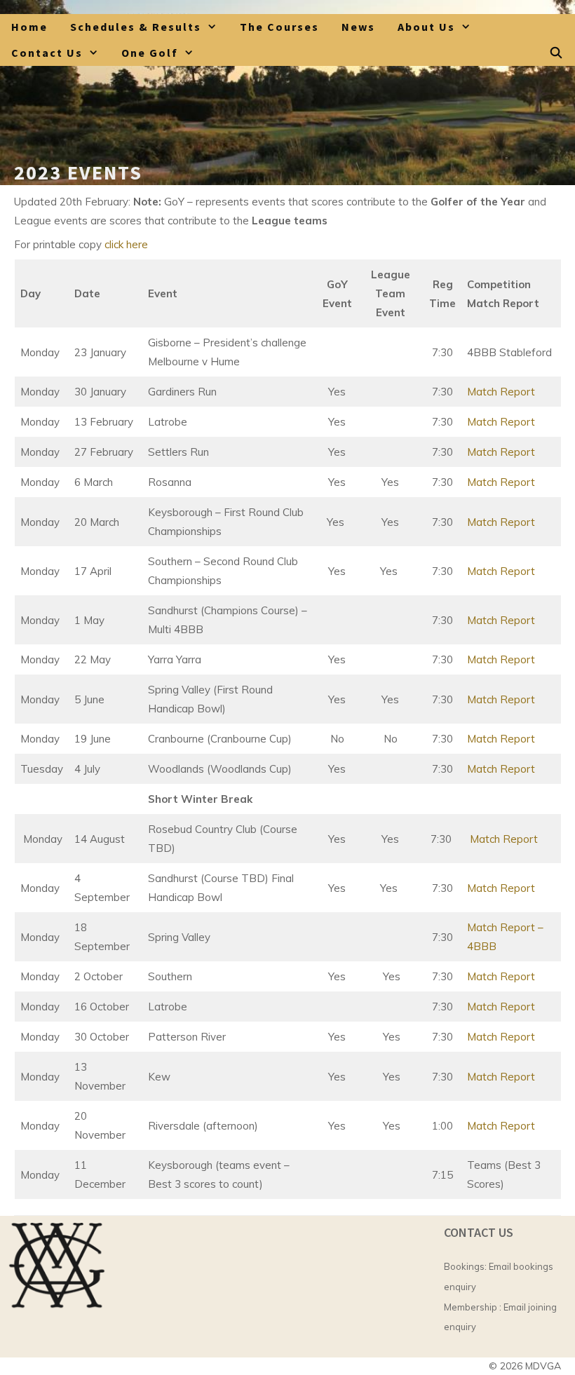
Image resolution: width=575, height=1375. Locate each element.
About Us (426, 27)
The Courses (279, 27)
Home (29, 27)
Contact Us (47, 53)
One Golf (149, 53)
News (358, 27)
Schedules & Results (135, 27)
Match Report (501, 391)
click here (126, 244)
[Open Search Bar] (556, 53)
